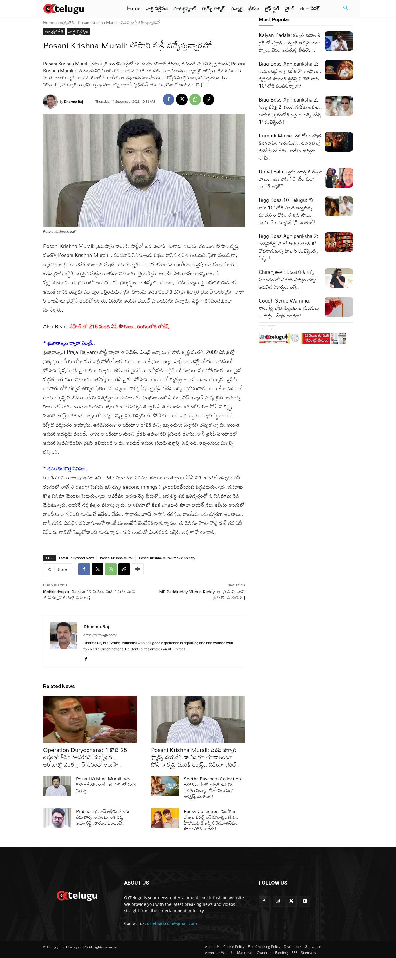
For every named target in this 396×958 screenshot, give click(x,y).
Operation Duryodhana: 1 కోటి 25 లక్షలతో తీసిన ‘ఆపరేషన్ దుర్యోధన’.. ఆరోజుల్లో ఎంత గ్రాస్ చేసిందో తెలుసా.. (85, 757)
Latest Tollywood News (76, 558)
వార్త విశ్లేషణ (78, 31)
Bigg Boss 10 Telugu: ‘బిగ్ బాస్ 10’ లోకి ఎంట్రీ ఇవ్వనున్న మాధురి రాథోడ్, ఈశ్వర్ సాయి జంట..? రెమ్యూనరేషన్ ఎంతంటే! (287, 211)
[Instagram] (278, 901)
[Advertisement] (375, 107)
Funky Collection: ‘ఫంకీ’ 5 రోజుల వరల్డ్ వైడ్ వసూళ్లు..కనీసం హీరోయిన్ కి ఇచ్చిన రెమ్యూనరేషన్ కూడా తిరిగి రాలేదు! (211, 820)
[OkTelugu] (76, 8)
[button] (346, 8)
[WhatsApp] (195, 99)
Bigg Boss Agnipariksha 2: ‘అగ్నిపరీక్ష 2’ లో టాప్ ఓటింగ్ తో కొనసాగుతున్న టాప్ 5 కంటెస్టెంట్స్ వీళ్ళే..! (288, 247)
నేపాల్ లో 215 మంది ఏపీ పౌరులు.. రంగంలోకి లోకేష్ (119, 326)
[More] (138, 569)
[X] (182, 99)
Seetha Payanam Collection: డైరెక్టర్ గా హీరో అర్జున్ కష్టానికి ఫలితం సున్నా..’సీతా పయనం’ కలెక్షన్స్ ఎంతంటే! (213, 787)
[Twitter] (291, 901)
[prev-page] (262, 329)
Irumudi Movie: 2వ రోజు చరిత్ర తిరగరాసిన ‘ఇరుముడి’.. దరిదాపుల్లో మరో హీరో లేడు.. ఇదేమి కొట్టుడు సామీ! (290, 147)
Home (49, 22)
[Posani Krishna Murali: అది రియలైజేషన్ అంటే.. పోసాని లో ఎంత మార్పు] (57, 786)
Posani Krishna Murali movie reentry (167, 558)
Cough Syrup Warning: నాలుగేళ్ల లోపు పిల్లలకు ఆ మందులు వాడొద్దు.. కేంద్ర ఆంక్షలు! (289, 308)
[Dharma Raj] (51, 101)
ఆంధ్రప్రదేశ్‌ (66, 22)
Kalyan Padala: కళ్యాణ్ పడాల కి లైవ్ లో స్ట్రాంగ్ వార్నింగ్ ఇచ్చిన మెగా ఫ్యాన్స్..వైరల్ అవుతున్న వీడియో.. (289, 42)
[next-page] (271, 329)
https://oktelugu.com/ (100, 635)
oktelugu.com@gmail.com (172, 923)
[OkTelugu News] (76, 895)
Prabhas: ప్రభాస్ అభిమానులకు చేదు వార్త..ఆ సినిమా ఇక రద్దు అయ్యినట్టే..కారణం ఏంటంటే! (102, 817)
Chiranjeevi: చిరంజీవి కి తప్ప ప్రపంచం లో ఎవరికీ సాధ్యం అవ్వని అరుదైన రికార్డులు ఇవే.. (288, 279)
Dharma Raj (73, 101)
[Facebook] (168, 99)
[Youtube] (304, 901)
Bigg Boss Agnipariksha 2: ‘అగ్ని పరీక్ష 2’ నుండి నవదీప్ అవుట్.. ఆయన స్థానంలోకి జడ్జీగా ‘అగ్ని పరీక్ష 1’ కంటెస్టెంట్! (290, 111)
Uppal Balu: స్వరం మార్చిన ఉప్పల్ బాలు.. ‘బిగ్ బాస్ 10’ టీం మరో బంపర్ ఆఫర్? (291, 179)
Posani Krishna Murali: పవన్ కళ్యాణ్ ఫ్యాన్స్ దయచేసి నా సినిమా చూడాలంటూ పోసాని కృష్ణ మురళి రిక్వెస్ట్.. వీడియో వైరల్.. (195, 757)
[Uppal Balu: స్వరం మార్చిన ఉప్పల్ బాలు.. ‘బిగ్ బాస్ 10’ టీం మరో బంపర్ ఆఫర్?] (339, 178)
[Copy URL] (208, 99)
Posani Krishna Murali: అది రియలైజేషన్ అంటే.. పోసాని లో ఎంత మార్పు (106, 784)
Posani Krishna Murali (116, 558)
